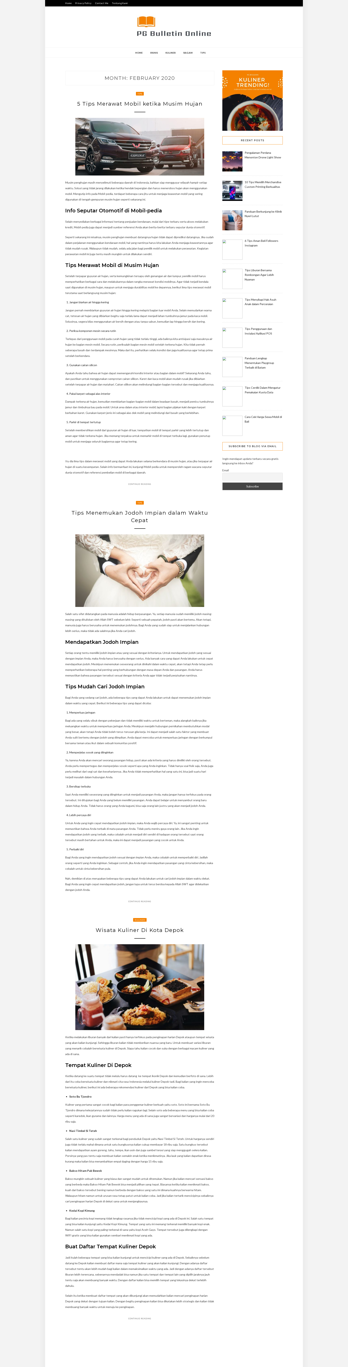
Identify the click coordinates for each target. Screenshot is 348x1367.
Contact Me (102, 3)
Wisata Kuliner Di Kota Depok (140, 930)
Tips (203, 52)
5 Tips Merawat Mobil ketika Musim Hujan (140, 104)
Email (225, 470)
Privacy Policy (83, 3)
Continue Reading (139, 484)
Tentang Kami (120, 3)
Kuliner (171, 52)
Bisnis (154, 52)
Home (68, 3)
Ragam (188, 52)
